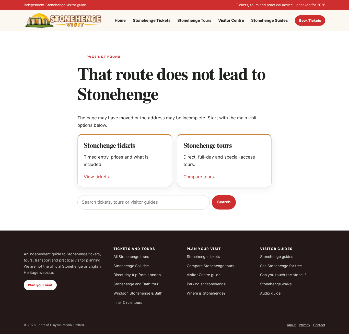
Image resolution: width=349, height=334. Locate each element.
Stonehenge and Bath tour (135, 284)
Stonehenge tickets (203, 256)
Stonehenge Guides (269, 20)
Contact (319, 325)
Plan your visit (40, 285)
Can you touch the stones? (283, 275)
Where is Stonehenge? (206, 293)
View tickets (96, 176)
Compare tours (198, 176)
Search (224, 202)
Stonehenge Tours (194, 20)
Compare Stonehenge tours (210, 266)
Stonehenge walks (276, 284)
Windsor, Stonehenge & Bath (137, 293)
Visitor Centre (231, 20)
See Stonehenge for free (281, 266)
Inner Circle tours (127, 302)
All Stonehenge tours (131, 256)
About (291, 325)
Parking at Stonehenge (206, 284)
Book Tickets (310, 20)
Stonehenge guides (276, 256)
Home (120, 20)
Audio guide (270, 293)
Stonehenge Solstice (131, 266)
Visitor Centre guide (203, 275)
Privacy (304, 325)
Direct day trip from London (137, 275)
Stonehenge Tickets (151, 20)
